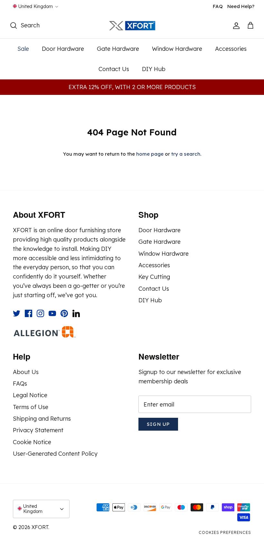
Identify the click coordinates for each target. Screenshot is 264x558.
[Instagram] (40, 313)
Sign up (158, 424)
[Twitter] (16, 313)
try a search (185, 154)
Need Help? (240, 6)
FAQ (218, 6)
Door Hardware (63, 48)
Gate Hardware (118, 48)
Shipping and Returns (42, 418)
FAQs (20, 383)
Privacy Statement (38, 430)
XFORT (40, 527)
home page (150, 154)
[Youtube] (52, 313)
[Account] (235, 26)
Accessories (231, 48)
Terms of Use (30, 407)
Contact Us (114, 69)
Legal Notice (30, 395)
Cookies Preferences (225, 532)
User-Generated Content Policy (55, 453)
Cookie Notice (32, 442)
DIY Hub (153, 69)
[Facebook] (28, 313)
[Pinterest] (64, 313)
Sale (23, 48)
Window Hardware (177, 48)
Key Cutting (154, 276)
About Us (26, 372)
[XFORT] (132, 26)
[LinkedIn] (76, 313)
